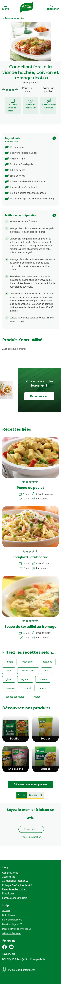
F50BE (9, 662)
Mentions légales (10, 924)
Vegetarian (27, 662)
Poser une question (31, 837)
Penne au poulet (30, 488)
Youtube (11, 947)
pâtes (43, 688)
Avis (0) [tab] (21, 795)
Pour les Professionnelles (15, 929)
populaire (10, 688)
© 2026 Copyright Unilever (21, 970)
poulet (28, 688)
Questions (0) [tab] (35, 795)
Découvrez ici (39, 396)
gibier (8, 679)
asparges (47, 662)
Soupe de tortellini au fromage (30, 626)
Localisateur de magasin (14, 898)
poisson (43, 679)
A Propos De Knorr (11, 933)
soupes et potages (15, 697)
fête (46, 670)
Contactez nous (10, 873)
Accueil (6, 910)
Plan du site (8, 893)
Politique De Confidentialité (16, 885)
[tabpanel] (30, 824)
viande (37, 697)
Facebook (4, 947)
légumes (25, 679)
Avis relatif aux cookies (13, 881)
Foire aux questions (12, 919)
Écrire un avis (31, 829)
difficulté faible (28, 670)
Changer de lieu (38, 959)
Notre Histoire (9, 915)
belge (8, 670)
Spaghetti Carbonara (30, 557)
